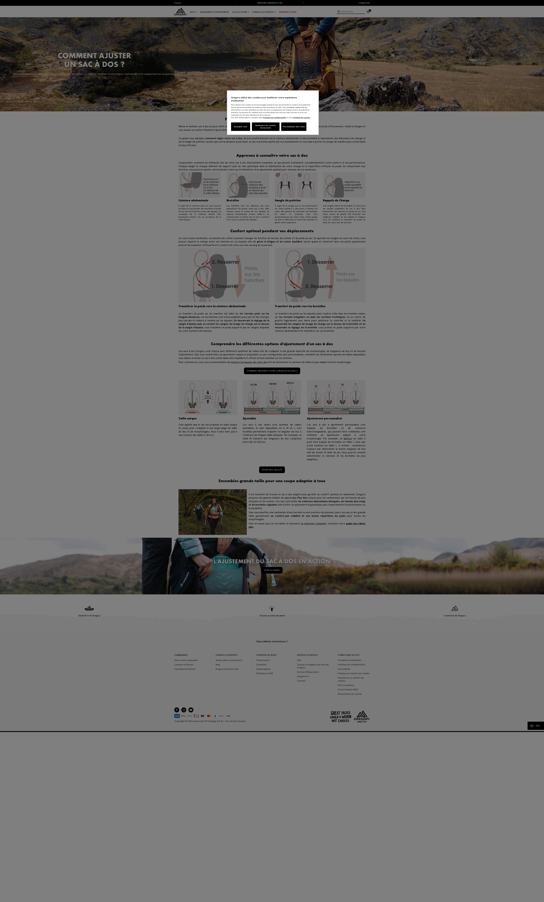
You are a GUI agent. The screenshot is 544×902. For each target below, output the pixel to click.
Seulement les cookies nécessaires (265, 126)
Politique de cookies (301, 117)
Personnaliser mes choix (294, 127)
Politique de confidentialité (274, 117)
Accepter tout (240, 127)
